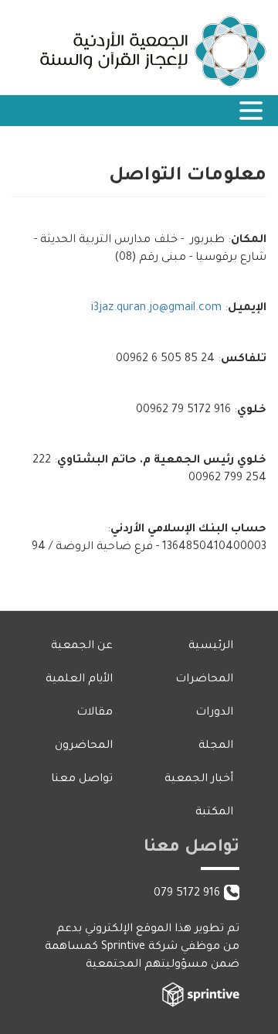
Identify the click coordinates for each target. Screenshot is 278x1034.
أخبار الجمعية (198, 779)
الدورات (214, 713)
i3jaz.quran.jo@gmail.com (156, 308)
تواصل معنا (82, 779)
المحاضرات (204, 680)
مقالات (94, 713)
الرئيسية (210, 646)
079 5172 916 (187, 894)
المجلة (215, 746)
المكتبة (214, 813)
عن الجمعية (82, 646)
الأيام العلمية (79, 680)
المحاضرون (84, 746)
